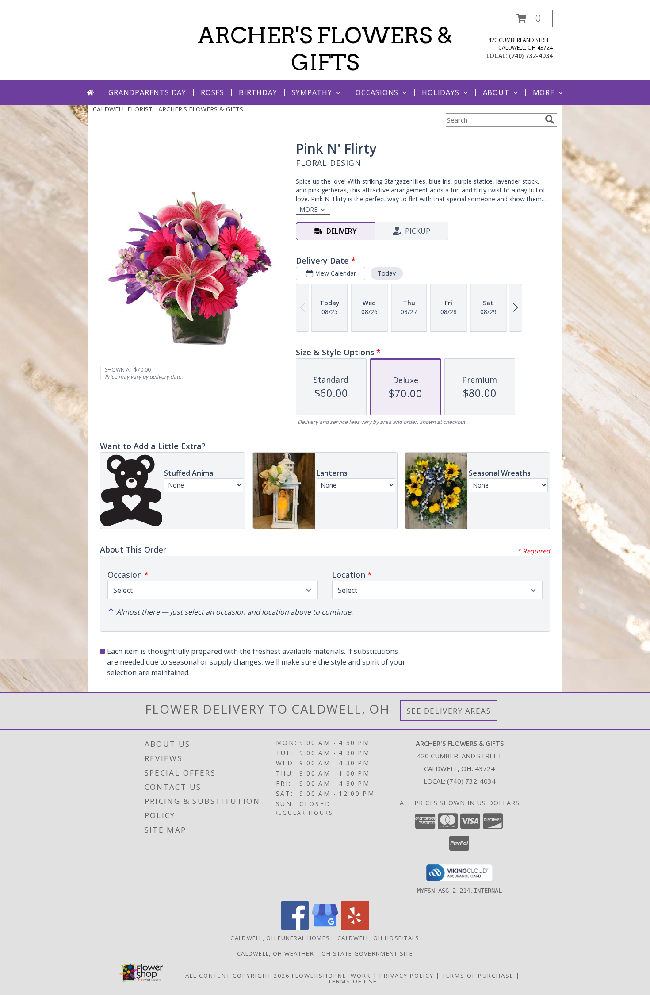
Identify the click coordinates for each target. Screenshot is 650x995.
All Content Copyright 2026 (237, 976)
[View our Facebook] (295, 927)
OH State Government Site (367, 953)
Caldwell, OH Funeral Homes (280, 938)
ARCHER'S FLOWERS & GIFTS (325, 49)
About (496, 92)
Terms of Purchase (478, 976)
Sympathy (312, 92)
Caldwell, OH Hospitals (378, 938)
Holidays (440, 92)
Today (387, 273)
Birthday (258, 92)
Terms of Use (352, 981)
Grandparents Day (147, 92)
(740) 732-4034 (531, 55)
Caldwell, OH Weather (275, 953)
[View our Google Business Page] (325, 927)
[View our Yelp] (355, 927)
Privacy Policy (406, 976)
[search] (550, 119)
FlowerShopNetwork (331, 976)
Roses (212, 92)
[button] (529, 18)
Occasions (377, 92)
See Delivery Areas (449, 711)
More (543, 92)
